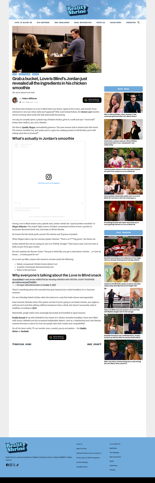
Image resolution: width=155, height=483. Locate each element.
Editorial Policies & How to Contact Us (88, 453)
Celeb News (115, 23)
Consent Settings (82, 462)
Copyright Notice (81, 467)
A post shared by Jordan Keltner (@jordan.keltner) (47, 216)
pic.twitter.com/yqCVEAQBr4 (24, 282)
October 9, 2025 (49, 285)
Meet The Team (81, 448)
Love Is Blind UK (23, 23)
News (14, 74)
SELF (34, 308)
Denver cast (86, 112)
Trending (131, 23)
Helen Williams (29, 98)
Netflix (101, 23)
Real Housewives (83, 23)
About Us (79, 444)
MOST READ (123, 89)
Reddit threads (18, 317)
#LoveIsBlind (17, 279)
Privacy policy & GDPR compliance (88, 458)
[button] (139, 22)
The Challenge (61, 23)
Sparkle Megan (28, 127)
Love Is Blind (24, 74)
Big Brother (43, 23)
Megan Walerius (19, 226)
